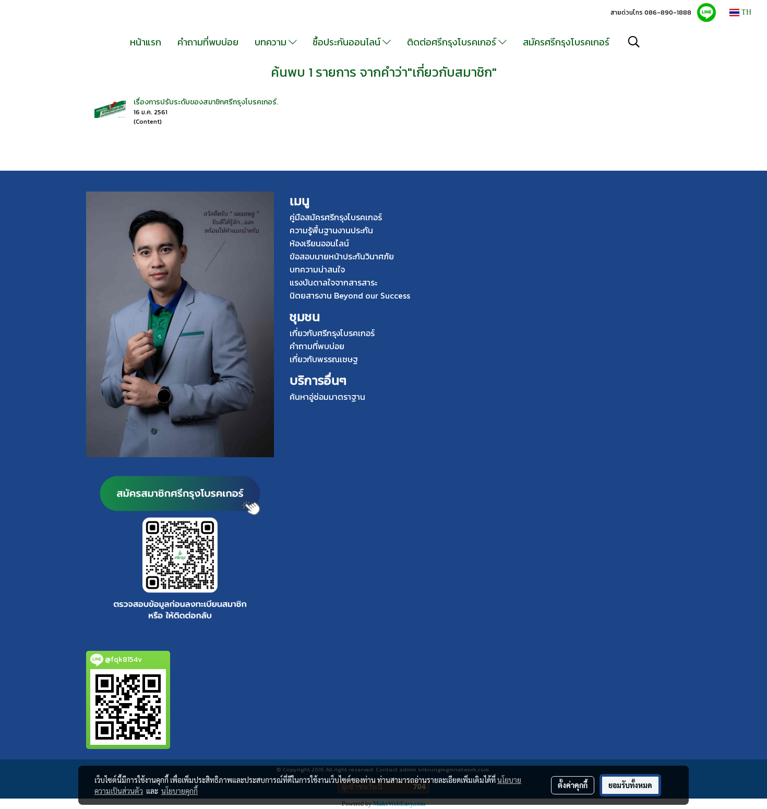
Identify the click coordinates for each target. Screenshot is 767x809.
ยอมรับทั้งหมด (630, 785)
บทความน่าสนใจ (317, 269)
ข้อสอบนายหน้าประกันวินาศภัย (342, 256)
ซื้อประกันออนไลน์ (347, 42)
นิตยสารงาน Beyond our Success (350, 295)
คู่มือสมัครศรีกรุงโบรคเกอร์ (336, 217)
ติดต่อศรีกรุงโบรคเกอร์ (452, 42)
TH (745, 12)
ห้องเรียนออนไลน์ (319, 243)
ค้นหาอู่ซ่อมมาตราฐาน (327, 396)
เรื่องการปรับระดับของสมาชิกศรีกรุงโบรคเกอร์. (206, 102)
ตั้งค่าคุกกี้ (573, 785)
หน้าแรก (145, 42)
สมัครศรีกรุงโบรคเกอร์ (566, 42)
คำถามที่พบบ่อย (207, 42)
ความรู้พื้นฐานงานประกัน (331, 230)
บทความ (272, 42)
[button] (633, 42)
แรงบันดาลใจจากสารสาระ (333, 282)
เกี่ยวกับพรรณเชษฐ (324, 359)
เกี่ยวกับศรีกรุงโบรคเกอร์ (332, 333)
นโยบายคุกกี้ (179, 790)
